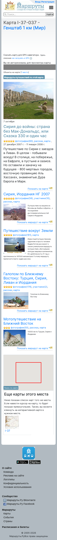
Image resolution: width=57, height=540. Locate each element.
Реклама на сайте (13, 475)
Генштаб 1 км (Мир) (24, 27)
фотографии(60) (24, 141)
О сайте (7, 468)
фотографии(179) (22, 286)
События (8, 517)
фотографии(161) (22, 235)
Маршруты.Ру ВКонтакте (21, 500)
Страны (7, 521)
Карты (7, 513)
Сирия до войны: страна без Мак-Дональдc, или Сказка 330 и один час (26, 131)
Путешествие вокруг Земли (28, 230)
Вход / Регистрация (44, 2)
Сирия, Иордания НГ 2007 (26, 194)
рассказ (38, 141)
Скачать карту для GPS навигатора (21, 55)
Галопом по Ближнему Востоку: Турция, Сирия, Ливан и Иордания (25, 278)
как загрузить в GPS (21, 58)
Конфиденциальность (16, 483)
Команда (8, 471)
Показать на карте (38, 188)
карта (47, 141)
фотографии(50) (19, 327)
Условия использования (17, 487)
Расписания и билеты (15, 527)
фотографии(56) (24, 198)
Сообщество (10, 496)
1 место (24, 72)
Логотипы (9, 479)
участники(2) (40, 286)
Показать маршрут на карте (32, 222)
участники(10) (42, 198)
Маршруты (8, 509)
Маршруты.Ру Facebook (20, 503)
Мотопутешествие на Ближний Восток (22, 321)
